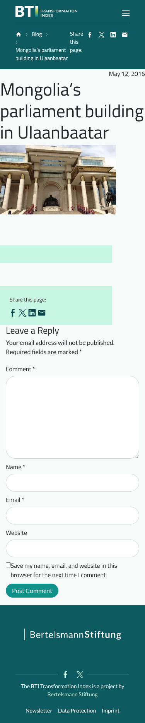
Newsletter (39, 710)
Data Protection (77, 710)
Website (16, 533)
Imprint (110, 710)
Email (15, 500)
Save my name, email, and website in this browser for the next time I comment (64, 570)
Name (16, 467)
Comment (20, 369)
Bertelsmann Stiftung (72, 694)
